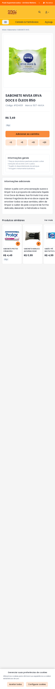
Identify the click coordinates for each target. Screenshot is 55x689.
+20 (44, 142)
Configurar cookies (37, 684)
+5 (22, 142)
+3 (10, 142)
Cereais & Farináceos (26, 22)
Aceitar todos (15, 684)
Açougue (50, 22)
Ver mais (48, 220)
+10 (33, 142)
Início (4, 30)
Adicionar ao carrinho (27, 134)
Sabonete (12, 30)
